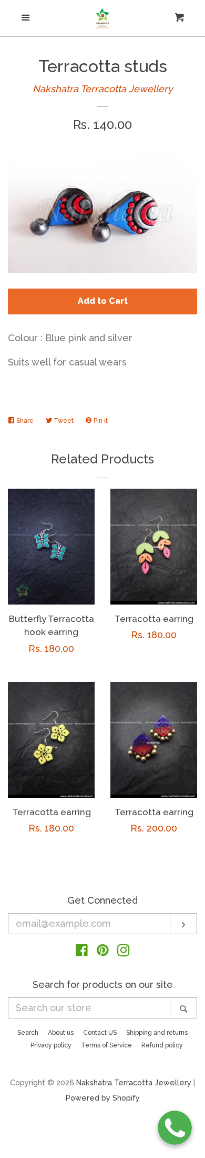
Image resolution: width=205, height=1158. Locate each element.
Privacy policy (50, 1045)
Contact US (100, 1032)
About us (61, 1032)
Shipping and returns (157, 1032)
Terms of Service (106, 1045)
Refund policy (162, 1045)
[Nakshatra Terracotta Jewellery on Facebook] (81, 951)
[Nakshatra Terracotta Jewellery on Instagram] (123, 951)
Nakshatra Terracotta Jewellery (103, 88)
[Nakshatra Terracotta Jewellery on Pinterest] (102, 951)
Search (27, 1032)
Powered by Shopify (103, 1097)
